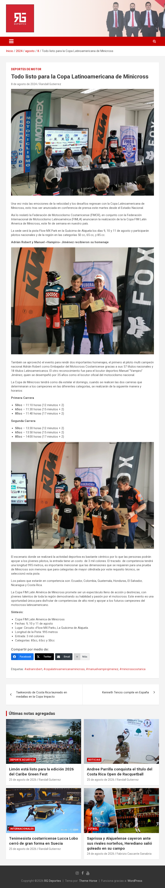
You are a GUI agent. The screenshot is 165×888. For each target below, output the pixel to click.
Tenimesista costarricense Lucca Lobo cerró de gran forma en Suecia (43, 841)
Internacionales (22, 828)
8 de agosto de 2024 (24, 84)
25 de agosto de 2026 (22, 779)
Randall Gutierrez (50, 84)
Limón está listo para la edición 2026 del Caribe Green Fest (41, 771)
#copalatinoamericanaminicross (64, 669)
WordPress (135, 881)
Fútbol (93, 828)
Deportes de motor (26, 69)
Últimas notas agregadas (32, 713)
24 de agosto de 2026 (100, 853)
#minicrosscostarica (132, 669)
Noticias (94, 759)
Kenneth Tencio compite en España (125, 692)
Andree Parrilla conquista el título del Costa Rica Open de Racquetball (119, 771)
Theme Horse (88, 881)
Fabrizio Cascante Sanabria (134, 853)
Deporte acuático (22, 759)
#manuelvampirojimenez (102, 669)
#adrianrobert (33, 669)
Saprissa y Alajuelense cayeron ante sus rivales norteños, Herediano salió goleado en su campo (119, 843)
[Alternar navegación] (11, 41)
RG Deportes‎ (52, 881)
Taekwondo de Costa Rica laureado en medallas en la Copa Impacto (41, 694)
